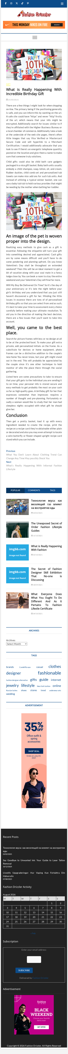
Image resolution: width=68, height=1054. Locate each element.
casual (39, 667)
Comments (34, 490)
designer (13, 673)
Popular (15, 490)
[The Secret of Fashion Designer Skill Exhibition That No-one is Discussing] (17, 568)
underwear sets (55, 690)
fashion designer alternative (17, 680)
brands (10, 666)
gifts (33, 680)
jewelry (12, 685)
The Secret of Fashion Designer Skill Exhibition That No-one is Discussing (46, 574)
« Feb (33, 933)
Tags (52, 490)
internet (56, 679)
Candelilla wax (25, 667)
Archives (10, 640)
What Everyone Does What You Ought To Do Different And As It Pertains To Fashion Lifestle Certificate (46, 601)
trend (43, 690)
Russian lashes (11, 690)
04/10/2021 (37, 614)
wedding (10, 693)
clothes (55, 666)
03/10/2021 (37, 555)
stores (33, 690)
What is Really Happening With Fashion (46, 548)
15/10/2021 (37, 536)
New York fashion (43, 686)
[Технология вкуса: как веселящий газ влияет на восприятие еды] (17, 500)
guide (43, 679)
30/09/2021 (37, 585)
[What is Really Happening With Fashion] (17, 546)
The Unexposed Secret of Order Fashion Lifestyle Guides (46, 527)
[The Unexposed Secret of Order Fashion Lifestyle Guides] (17, 523)
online (57, 685)
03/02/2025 (37, 513)
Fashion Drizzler (40, 978)
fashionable (49, 672)
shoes (24, 690)
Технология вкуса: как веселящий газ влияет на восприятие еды (46, 504)
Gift (8, 84)
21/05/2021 (13, 100)
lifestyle (28, 685)
